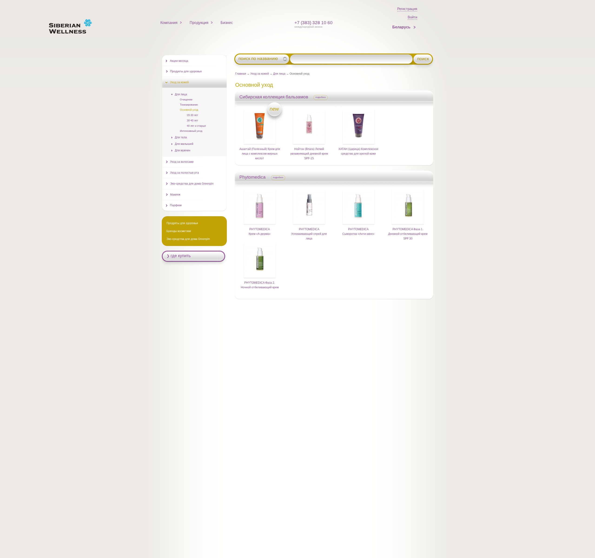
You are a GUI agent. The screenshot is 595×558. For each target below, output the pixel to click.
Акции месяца (179, 61)
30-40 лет (192, 120)
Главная (240, 73)
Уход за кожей (259, 73)
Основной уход (189, 109)
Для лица (279, 73)
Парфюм (176, 205)
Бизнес (227, 23)
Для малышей (184, 144)
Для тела (181, 137)
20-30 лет (192, 115)
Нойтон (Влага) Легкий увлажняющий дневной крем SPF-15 (309, 153)
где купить (181, 255)
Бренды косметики (178, 231)
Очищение (186, 99)
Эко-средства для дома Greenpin (192, 183)
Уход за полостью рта (184, 172)
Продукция (199, 23)
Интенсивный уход (191, 131)
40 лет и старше (196, 125)
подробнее (320, 97)
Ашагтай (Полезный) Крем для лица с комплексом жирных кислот (259, 153)
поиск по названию (258, 58)
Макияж (175, 194)
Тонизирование (189, 104)
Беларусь (401, 27)
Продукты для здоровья (186, 71)
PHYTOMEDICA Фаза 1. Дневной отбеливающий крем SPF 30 (407, 234)
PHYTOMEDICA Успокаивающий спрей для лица (309, 234)
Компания (169, 23)
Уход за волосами (182, 161)
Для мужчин (182, 150)
